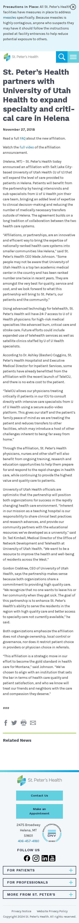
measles (9, 17)
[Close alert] (73, 7)
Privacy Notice (21, 911)
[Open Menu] (73, 57)
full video (27, 147)
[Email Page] (34, 724)
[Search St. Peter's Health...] (61, 57)
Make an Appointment (39, 811)
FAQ (23, 138)
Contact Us (39, 795)
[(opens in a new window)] (7, 724)
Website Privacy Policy (52, 911)
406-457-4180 (28, 841)
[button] (25, 724)
